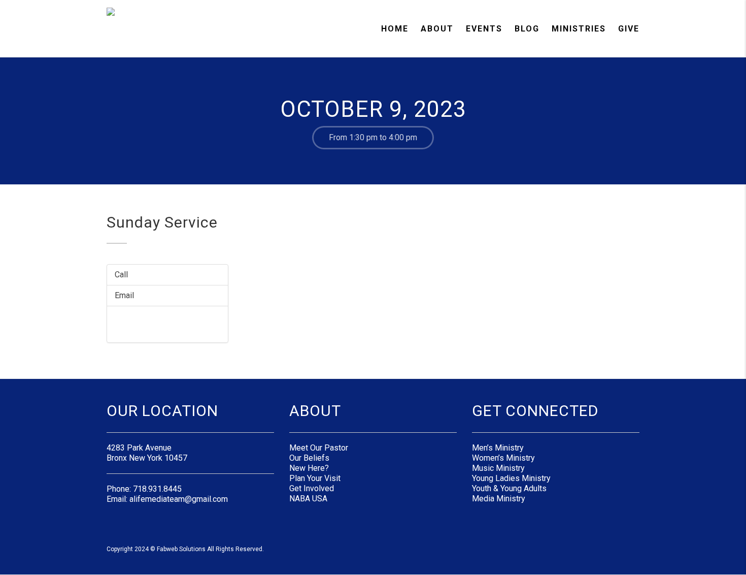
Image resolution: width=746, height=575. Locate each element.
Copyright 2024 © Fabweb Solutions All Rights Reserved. (185, 549)
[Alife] (130, 28)
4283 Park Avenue (139, 448)
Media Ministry (498, 498)
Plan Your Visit (315, 478)
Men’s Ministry (498, 448)
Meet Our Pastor (318, 448)
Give (628, 29)
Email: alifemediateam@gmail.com (167, 499)
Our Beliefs (309, 458)
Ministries (579, 29)
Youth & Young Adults (509, 488)
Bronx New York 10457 (147, 458)
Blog (527, 29)
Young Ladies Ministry (511, 478)
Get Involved (311, 488)
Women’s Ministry (503, 458)
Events (484, 29)
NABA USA (308, 498)
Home (395, 29)
